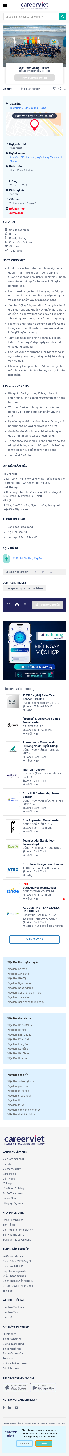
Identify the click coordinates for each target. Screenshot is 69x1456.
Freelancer (9, 1333)
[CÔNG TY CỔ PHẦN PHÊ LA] (13, 827)
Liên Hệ (7, 1317)
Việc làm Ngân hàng (19, 983)
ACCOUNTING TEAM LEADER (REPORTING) (41, 909)
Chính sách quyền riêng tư (18, 1280)
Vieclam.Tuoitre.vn (14, 1307)
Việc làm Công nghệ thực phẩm (25, 1001)
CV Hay (7, 1163)
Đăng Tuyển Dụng (13, 1219)
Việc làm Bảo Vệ (16, 978)
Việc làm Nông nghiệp (20, 987)
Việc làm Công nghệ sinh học (24, 992)
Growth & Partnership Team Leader (41, 794)
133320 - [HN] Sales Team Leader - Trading (39, 696)
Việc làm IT (13, 1100)
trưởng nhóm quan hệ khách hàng (24, 588)
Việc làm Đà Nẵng (17, 1048)
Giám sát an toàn (13, 1353)
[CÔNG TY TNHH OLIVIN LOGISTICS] (13, 847)
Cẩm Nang (9, 1178)
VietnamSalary (12, 1168)
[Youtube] (16, 1407)
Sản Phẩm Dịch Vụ (13, 1234)
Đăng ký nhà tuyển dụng (17, 1239)
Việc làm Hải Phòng (18, 1053)
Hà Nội (43, 107)
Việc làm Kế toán (17, 968)
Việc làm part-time (18, 1086)
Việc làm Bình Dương (19, 1034)
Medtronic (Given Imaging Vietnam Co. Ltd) (42, 775)
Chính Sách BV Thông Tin (17, 1261)
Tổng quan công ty (29, 88)
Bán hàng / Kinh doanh (22, 157)
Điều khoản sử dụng (14, 1275)
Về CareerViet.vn (13, 1256)
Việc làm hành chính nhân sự (24, 1109)
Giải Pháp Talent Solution (18, 1229)
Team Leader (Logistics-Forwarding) (39, 842)
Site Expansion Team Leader (41, 820)
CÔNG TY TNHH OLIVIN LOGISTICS (42, 847)
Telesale (8, 1358)
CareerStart (10, 1198)
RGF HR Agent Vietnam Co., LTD (41, 702)
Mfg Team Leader (34, 769)
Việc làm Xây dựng (18, 973)
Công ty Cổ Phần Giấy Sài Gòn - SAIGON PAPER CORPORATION (40, 916)
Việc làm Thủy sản (18, 997)
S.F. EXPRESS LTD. (33, 726)
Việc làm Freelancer (19, 1095)
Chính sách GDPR (13, 1266)
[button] (54, 88)
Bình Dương (31, 107)
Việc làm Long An (17, 1044)
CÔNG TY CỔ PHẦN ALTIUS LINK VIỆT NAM (41, 751)
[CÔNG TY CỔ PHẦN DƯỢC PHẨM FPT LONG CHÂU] (13, 799)
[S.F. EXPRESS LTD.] (13, 725)
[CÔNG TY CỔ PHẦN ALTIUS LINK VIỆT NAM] (13, 749)
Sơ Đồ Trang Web (13, 1193)
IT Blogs (7, 1183)
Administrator (11, 1368)
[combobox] (31, 16)
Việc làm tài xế (15, 1104)
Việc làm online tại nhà (20, 1081)
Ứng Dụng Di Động (13, 1188)
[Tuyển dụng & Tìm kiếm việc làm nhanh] (34, 5)
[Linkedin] (9, 1407)
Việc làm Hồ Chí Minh (19, 1025)
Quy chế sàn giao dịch (15, 1271)
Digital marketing (13, 1343)
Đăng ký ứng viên (13, 1203)
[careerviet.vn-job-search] (15, 1387)
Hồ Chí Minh (16, 107)
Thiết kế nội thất (13, 1338)
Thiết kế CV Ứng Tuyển (27, 558)
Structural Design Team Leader (43, 864)
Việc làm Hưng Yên (18, 1058)
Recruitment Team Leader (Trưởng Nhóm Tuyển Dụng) (40, 744)
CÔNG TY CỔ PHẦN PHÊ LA (38, 824)
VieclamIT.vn (10, 1312)
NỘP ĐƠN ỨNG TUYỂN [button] (34, 77)
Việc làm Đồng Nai (18, 1039)
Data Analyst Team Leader (39, 887)
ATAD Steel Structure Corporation (42, 868)
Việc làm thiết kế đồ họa (21, 1114)
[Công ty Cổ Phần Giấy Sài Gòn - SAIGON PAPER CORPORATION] (13, 914)
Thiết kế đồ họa (12, 1348)
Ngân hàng (43, 157)
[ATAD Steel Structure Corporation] (13, 870)
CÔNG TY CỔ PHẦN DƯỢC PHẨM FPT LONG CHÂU (43, 802)
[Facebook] (4, 1407)
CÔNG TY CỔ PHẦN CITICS (34, 71)
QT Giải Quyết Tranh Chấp (18, 1285)
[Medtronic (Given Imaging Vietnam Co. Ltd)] (13, 776)
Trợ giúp (8, 1290)
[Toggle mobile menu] (5, 5)
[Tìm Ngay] (62, 16)
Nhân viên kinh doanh (15, 1363)
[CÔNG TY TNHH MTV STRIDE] (13, 890)
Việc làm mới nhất (13, 1158)
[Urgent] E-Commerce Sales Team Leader (41, 720)
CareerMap (9, 1173)
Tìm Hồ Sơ (9, 1224)
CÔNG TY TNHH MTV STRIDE (38, 891)
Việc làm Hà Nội (16, 1029)
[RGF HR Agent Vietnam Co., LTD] (13, 702)
